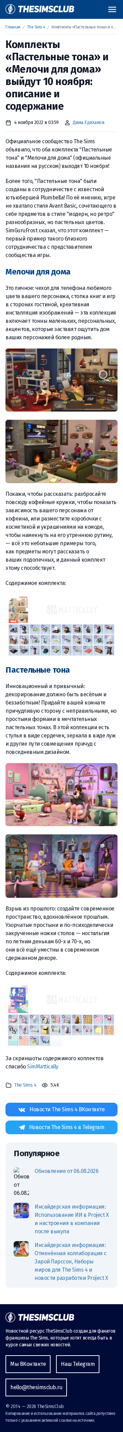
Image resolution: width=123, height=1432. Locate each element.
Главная (12, 27)
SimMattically (42, 1066)
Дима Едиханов (89, 122)
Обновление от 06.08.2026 (66, 1171)
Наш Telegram (78, 1364)
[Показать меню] (112, 9)
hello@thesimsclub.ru (36, 1387)
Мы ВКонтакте (28, 1364)
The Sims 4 (36, 27)
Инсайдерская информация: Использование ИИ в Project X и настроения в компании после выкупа (72, 1219)
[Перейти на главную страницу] (39, 9)
